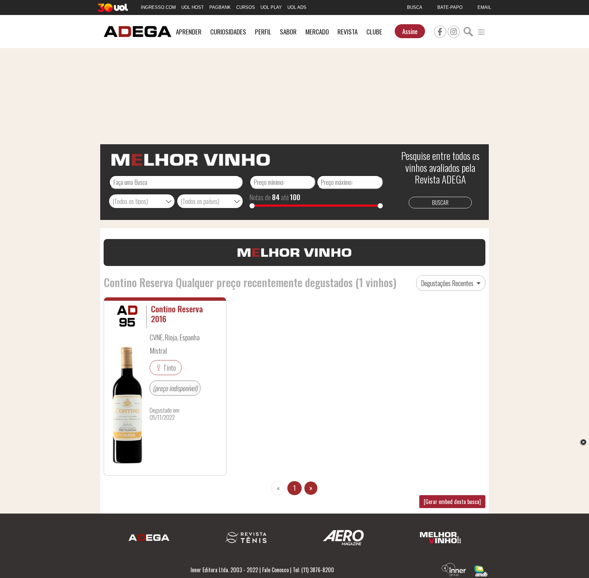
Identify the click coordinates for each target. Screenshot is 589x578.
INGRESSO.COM (158, 7)
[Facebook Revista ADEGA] (440, 31)
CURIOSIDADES (228, 31)
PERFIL (263, 31)
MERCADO (317, 31)
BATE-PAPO (450, 7)
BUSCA (414, 7)
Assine (410, 31)
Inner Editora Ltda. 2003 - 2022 (224, 570)
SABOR (288, 31)
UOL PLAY (271, 7)
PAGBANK (220, 7)
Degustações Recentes (448, 283)
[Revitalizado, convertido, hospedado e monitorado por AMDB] (480, 570)
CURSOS (245, 7)
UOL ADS (296, 7)
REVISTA (347, 31)
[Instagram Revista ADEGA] (453, 31)
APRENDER (188, 31)
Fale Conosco (275, 570)
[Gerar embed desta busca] (452, 502)
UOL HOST (192, 7)
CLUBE (374, 31)
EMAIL (484, 7)
